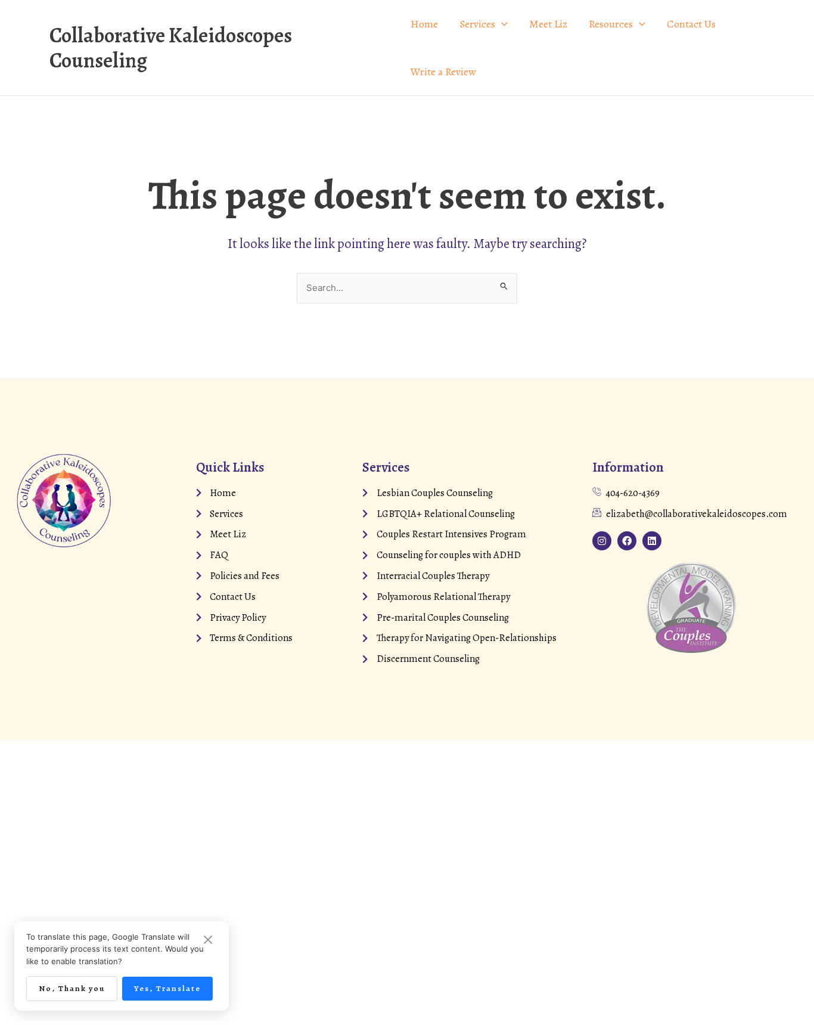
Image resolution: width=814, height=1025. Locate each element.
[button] (501, 24)
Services (477, 24)
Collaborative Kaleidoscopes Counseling (170, 48)
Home (424, 24)
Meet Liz (548, 24)
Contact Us (691, 24)
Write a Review (443, 71)
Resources (611, 24)
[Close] (208, 940)
